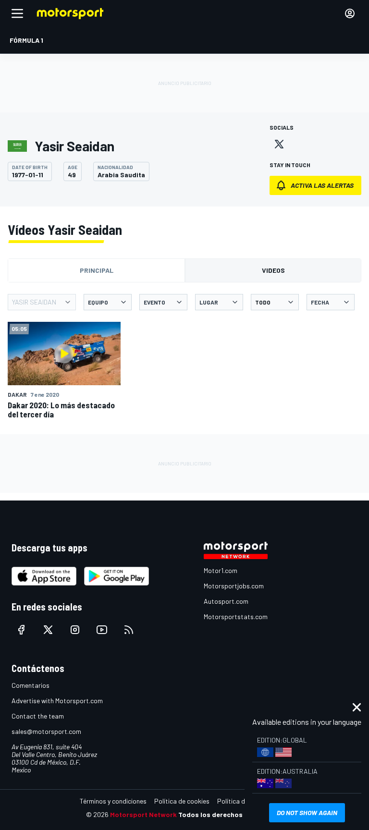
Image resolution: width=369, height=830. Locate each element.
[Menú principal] (17, 13)
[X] (279, 144)
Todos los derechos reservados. (230, 814)
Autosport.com (226, 601)
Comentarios (30, 685)
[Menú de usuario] (349, 13)
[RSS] (128, 629)
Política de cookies (181, 801)
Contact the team (38, 716)
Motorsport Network (143, 814)
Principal (96, 270)
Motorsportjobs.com (234, 586)
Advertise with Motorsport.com (57, 700)
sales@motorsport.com (46, 731)
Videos (273, 270)
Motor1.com (220, 570)
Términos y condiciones (113, 801)
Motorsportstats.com (236, 616)
